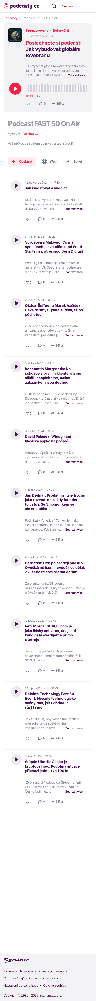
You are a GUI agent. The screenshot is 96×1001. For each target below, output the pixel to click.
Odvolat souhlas (54, 985)
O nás (33, 978)
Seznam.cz (70, 6)
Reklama (48, 978)
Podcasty (10, 18)
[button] (42, 103)
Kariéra (9, 971)
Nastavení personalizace (21, 985)
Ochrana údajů (14, 978)
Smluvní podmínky (51, 971)
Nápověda (26, 971)
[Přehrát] (15, 89)
